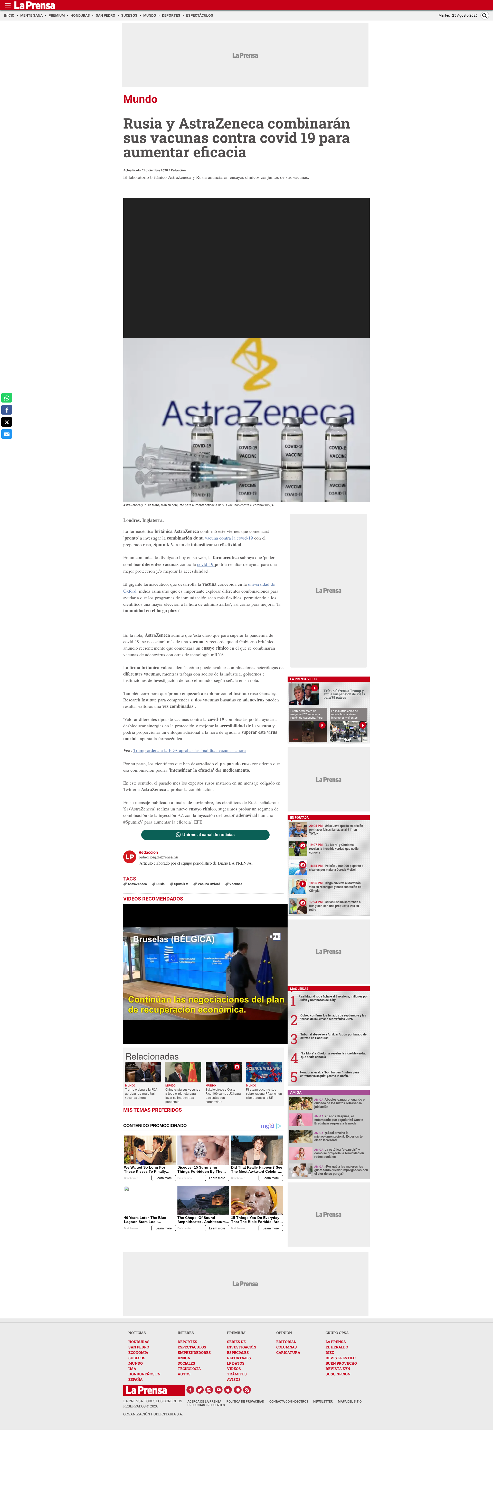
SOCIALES (186, 1363)
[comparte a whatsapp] (6, 398)
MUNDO (135, 1363)
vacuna (211, 538)
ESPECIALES (238, 1352)
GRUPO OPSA (337, 1332)
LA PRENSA (336, 1341)
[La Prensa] (146, 1390)
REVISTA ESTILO (341, 1357)
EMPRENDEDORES (194, 1352)
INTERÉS (186, 1332)
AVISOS (234, 1379)
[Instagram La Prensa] (209, 1390)
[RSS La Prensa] (247, 1390)
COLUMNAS (286, 1347)
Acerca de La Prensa (204, 1401)
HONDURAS (138, 1341)
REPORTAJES (239, 1357)
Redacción (178, 170)
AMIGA (184, 1357)
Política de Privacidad (245, 1401)
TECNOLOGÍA (189, 1368)
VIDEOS (234, 1368)
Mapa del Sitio (350, 1401)
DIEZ (330, 1352)
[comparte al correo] (6, 434)
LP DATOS (235, 1363)
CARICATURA (288, 1352)
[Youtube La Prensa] (219, 1390)
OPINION (284, 1332)
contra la (235, 538)
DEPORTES (187, 1341)
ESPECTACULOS (192, 1347)
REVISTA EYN (338, 1368)
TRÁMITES (237, 1374)
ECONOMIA (138, 1352)
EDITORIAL (286, 1341)
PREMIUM (236, 1332)
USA (132, 1368)
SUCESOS (136, 1357)
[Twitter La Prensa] (200, 1390)
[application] (205, 974)
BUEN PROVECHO (341, 1363)
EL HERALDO (337, 1347)
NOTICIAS (137, 1332)
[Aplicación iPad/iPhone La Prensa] (228, 1390)
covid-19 (206, 564)
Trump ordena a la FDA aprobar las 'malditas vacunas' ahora (189, 750)
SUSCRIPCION (338, 1374)
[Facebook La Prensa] (190, 1390)
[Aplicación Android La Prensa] (238, 1390)
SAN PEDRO (138, 1347)
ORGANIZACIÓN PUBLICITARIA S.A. (153, 1414)
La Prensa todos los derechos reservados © (152, 1403)
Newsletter (323, 1401)
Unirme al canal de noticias (208, 835)
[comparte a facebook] (6, 410)
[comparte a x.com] (6, 422)
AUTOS (184, 1374)
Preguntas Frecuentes (206, 1405)
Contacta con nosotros (288, 1401)
